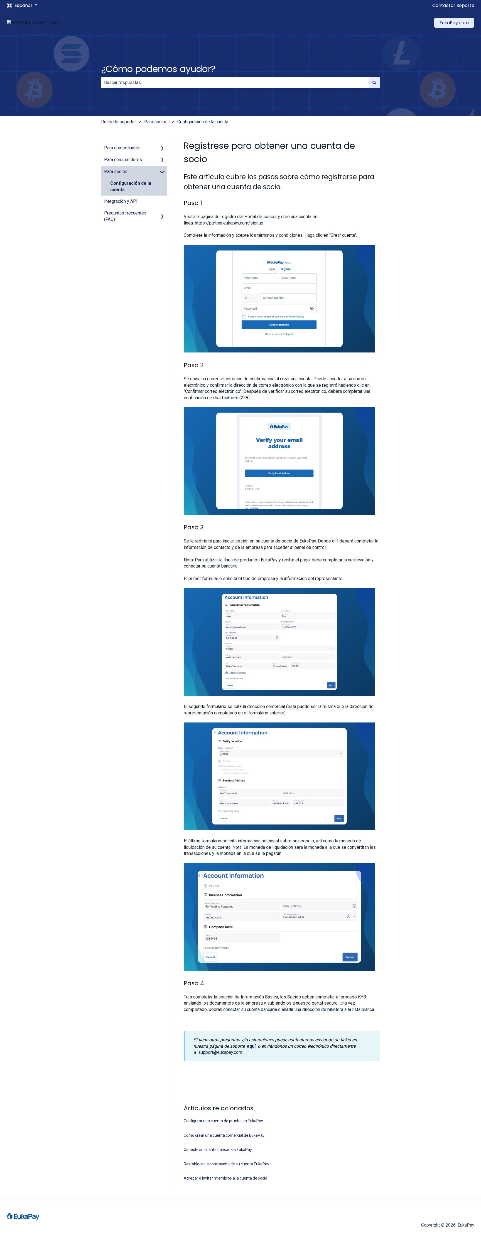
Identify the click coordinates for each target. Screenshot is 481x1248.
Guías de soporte (118, 121)
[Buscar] (374, 82)
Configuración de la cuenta (202, 121)
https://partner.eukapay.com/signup (229, 223)
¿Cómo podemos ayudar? (158, 69)
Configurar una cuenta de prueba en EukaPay (223, 1121)
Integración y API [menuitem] (121, 201)
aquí (251, 1046)
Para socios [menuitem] (115, 171)
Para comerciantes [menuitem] (122, 148)
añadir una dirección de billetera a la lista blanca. (328, 1009)
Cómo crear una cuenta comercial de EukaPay (224, 1135)
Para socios (156, 121)
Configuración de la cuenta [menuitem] (130, 186)
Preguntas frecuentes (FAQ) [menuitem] (125, 216)
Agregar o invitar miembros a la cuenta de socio (225, 1178)
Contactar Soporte (453, 6)
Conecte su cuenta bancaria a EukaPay (218, 1149)
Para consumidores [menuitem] (123, 159)
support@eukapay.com (220, 1052)
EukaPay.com (454, 22)
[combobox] (235, 82)
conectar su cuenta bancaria (250, 1009)
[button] (162, 148)
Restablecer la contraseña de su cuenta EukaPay (226, 1164)
